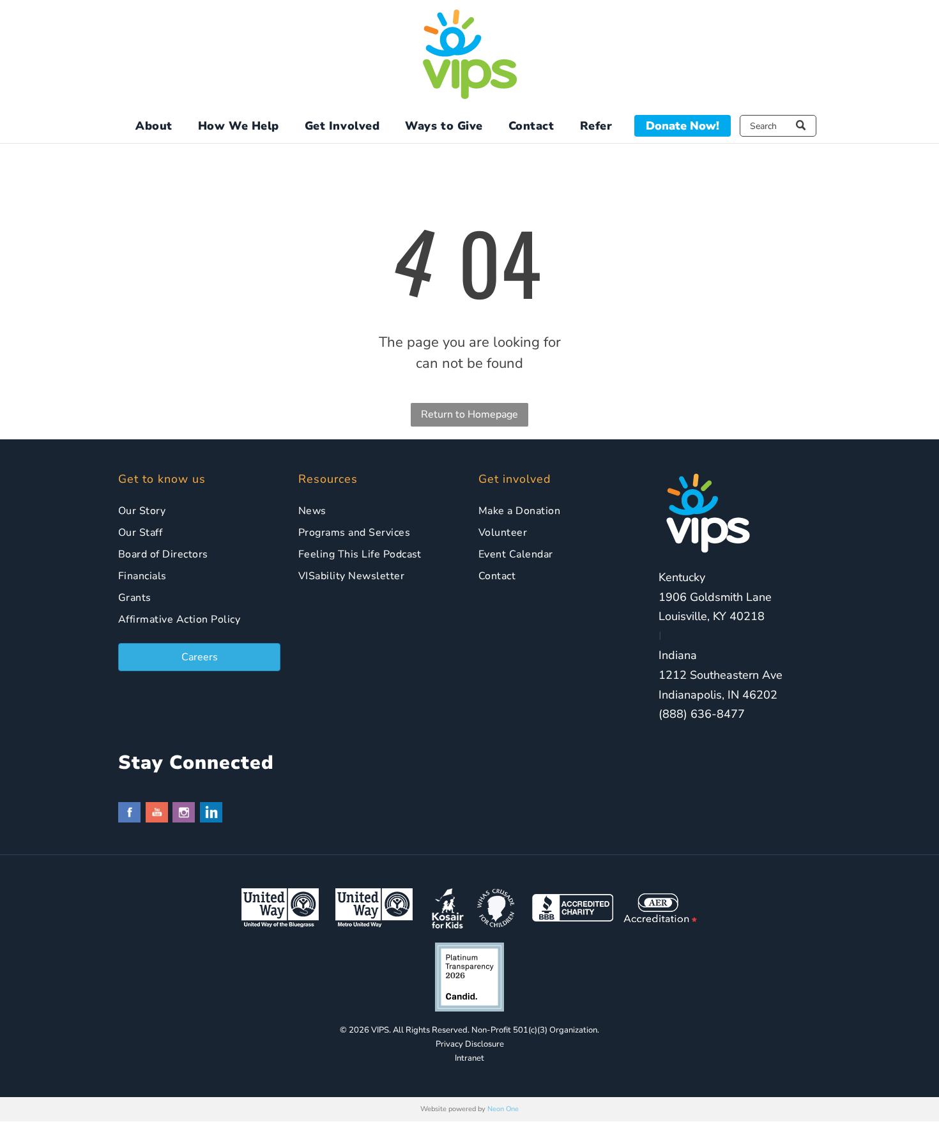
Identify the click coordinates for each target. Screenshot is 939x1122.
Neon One (503, 1109)
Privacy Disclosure (470, 1044)
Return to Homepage (469, 414)
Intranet (469, 1058)
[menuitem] (154, 126)
